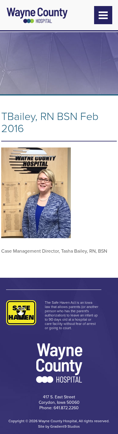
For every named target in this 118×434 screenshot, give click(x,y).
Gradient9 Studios (65, 426)
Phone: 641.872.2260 (59, 407)
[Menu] (103, 15)
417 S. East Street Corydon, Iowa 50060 (59, 399)
